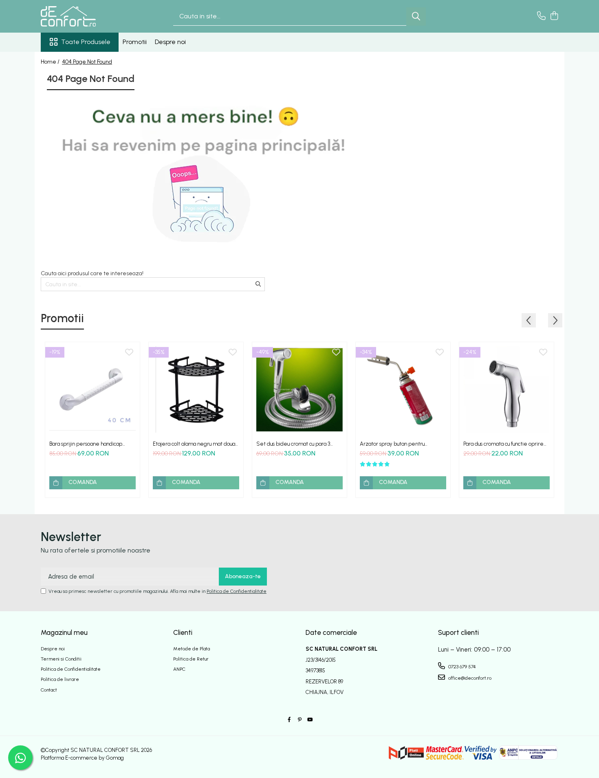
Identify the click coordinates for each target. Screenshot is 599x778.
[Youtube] (309, 719)
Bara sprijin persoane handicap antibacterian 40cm (85, 444)
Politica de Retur (191, 659)
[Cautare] (416, 16)
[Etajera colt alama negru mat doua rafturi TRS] (196, 389)
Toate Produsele (85, 42)
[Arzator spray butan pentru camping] (403, 389)
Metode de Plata (191, 649)
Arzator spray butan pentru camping (392, 444)
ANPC (179, 669)
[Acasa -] (81, 16)
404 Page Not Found (87, 61)
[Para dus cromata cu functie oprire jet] (506, 389)
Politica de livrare (60, 679)
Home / (51, 61)
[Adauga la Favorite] (129, 352)
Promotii (135, 42)
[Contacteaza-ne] (541, 16)
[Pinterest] (299, 719)
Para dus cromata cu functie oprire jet (503, 444)
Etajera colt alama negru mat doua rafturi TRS (194, 444)
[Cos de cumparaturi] (554, 16)
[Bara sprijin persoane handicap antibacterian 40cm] (92, 389)
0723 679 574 (461, 667)
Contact (49, 690)
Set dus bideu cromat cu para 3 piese (293, 444)
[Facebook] (289, 719)
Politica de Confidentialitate (236, 591)
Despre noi (170, 42)
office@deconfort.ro (469, 678)
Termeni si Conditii (61, 659)
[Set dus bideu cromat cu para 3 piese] (299, 389)
